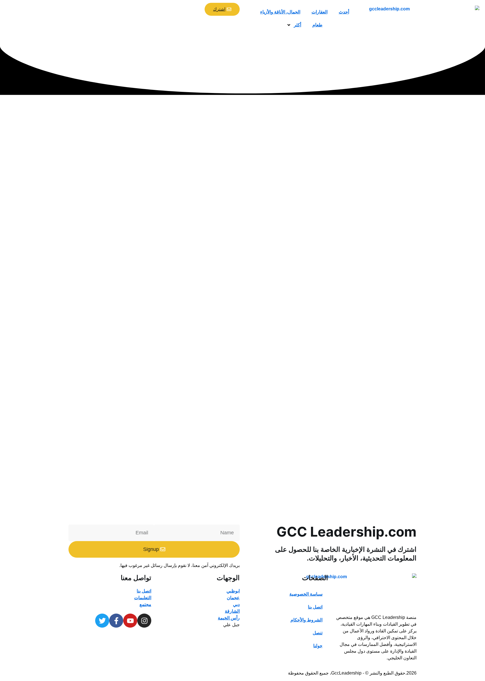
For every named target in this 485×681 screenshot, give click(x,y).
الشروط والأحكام (306, 620)
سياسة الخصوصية (305, 594)
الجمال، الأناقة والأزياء (280, 12)
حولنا (317, 645)
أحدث (344, 12)
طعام (317, 24)
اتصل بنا (315, 607)
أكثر (297, 24)
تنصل (317, 632)
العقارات (320, 12)
